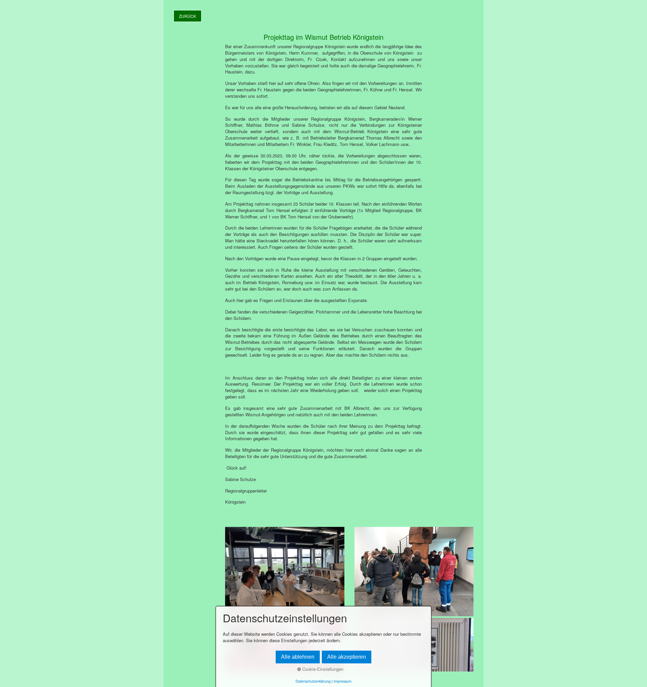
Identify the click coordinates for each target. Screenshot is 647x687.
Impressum (342, 681)
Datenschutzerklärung (313, 681)
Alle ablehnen (297, 657)
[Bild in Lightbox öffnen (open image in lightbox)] (284, 571)
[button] (188, 16)
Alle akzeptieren (346, 657)
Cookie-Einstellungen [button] (322, 669)
